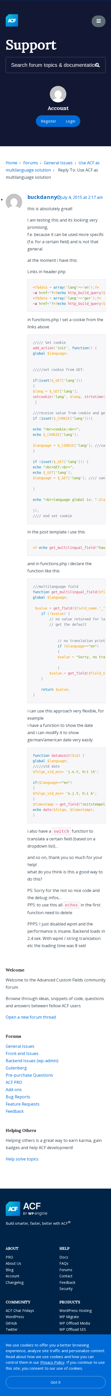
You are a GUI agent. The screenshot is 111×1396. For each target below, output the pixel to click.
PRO (9, 1257)
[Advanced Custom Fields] (12, 21)
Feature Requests (22, 1104)
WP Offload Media (74, 1323)
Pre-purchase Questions (29, 1075)
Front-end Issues (22, 1053)
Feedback (15, 1111)
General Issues (58, 163)
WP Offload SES (72, 1329)
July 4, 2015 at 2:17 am (81, 197)
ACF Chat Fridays (20, 1310)
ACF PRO (14, 1082)
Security (66, 1288)
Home (11, 163)
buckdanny (42, 196)
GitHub (11, 1323)
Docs (63, 1257)
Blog (9, 1269)
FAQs (63, 1263)
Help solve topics (22, 1159)
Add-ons (14, 1089)
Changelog (14, 1282)
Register (48, 121)
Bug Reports (18, 1097)
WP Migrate (69, 1316)
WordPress (15, 1316)
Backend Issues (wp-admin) (32, 1061)
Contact (66, 1275)
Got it (56, 1382)
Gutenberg (16, 1068)
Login (70, 121)
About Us (13, 1263)
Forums (30, 163)
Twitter (12, 1329)
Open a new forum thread (31, 1017)
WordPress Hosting (75, 1310)
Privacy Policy (52, 1362)
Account (12, 1275)
